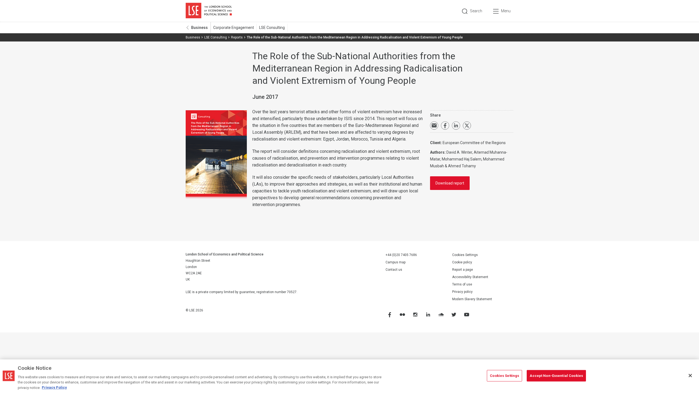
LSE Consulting (272, 27)
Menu (506, 11)
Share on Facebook (445, 125)
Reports (237, 37)
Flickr (402, 314)
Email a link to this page (434, 125)
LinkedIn (428, 314)
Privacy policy (462, 292)
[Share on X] (467, 125)
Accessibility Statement (470, 277)
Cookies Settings (465, 255)
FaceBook (389, 314)
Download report (450, 183)
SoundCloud (441, 314)
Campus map (395, 262)
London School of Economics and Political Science (209, 11)
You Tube (466, 314)
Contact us (394, 270)
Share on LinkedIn (456, 125)
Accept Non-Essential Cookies (556, 376)
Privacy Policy (54, 387)
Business (199, 27)
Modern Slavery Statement (472, 299)
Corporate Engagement (233, 27)
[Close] (690, 376)
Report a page (462, 270)
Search (476, 11)
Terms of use (462, 284)
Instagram (415, 314)
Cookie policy (462, 262)
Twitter (453, 314)
